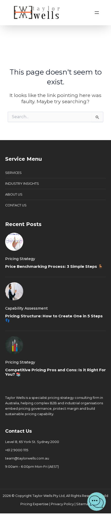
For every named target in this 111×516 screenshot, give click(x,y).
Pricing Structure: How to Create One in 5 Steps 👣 (54, 318)
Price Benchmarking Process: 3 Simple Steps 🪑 (54, 266)
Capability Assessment (26, 308)
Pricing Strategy (20, 258)
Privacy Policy (62, 504)
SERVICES (13, 173)
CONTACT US (16, 205)
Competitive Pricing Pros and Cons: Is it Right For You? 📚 (55, 372)
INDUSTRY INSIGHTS (22, 184)
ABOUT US (13, 194)
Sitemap (83, 504)
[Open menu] (97, 13)
